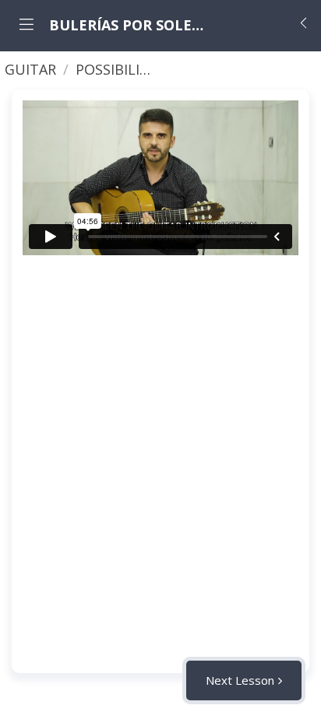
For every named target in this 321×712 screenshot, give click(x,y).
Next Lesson (240, 680)
